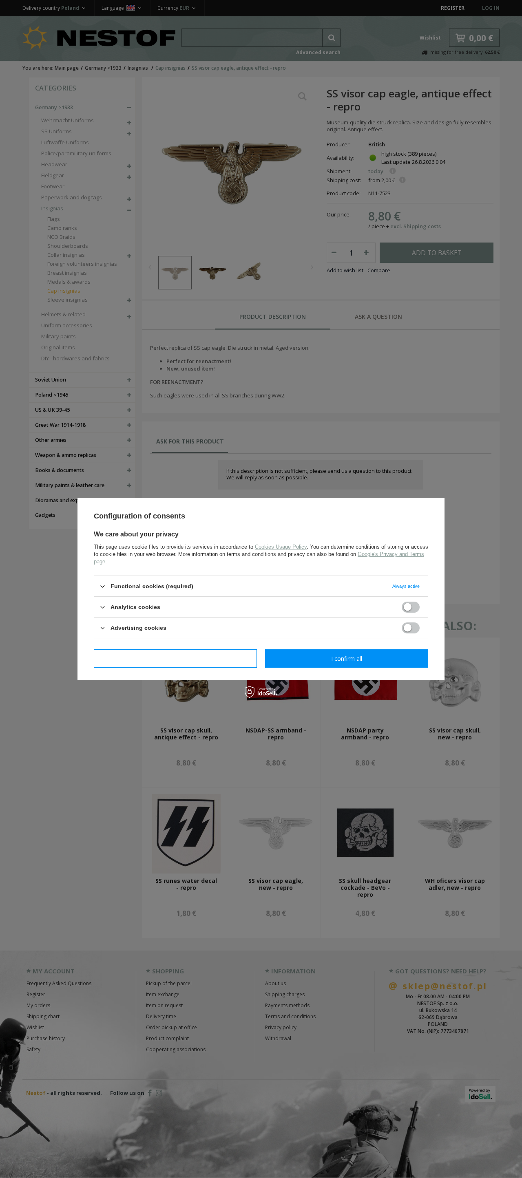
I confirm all (346, 658)
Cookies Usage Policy (281, 547)
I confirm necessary (175, 658)
